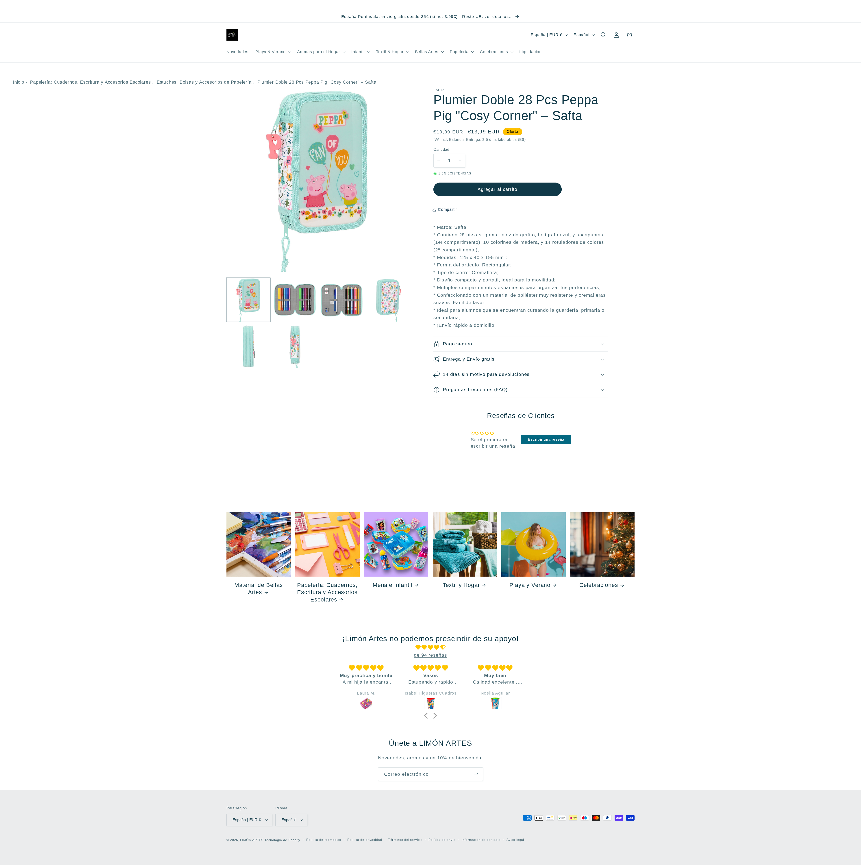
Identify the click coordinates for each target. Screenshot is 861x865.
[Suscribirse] (476, 774)
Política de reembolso (323, 839)
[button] (273, 52)
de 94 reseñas (430, 655)
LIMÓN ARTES (251, 840)
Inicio (18, 82)
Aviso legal (515, 839)
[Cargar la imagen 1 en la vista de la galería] (248, 300)
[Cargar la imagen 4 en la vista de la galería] (388, 300)
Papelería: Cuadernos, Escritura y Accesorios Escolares (90, 82)
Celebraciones (598, 585)
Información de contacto (481, 839)
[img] (430, 647)
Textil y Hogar (461, 585)
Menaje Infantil (393, 585)
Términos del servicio (405, 839)
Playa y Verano (529, 585)
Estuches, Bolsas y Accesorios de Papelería (204, 82)
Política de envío (441, 839)
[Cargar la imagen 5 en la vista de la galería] (248, 346)
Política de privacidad (364, 839)
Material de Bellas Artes (258, 588)
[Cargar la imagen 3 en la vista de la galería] (341, 300)
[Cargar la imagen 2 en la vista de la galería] (295, 300)
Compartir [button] (447, 209)
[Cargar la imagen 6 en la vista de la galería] (295, 346)
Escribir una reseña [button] (546, 439)
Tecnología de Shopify (282, 840)
